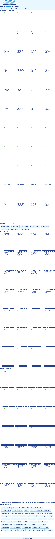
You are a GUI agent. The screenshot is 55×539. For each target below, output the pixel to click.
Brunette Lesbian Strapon (42, 518)
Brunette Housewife (4, 530)
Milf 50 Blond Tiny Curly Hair (27, 507)
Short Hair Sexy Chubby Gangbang (19, 524)
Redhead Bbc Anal (39, 513)
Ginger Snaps (51, 518)
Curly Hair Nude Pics (25, 229)
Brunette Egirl (49, 516)
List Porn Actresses (40, 8)
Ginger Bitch (3, 521)
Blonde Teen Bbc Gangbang (6, 524)
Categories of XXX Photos (14, 8)
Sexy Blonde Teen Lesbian (15, 527)
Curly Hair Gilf (39, 510)
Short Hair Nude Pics (45, 226)
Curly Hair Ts (29, 530)
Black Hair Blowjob (32, 518)
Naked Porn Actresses (28, 8)
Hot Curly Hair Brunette (41, 524)
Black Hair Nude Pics (5, 229)
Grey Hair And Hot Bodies (6, 510)
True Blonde (10, 521)
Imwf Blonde (26, 510)
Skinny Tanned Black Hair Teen (17, 513)
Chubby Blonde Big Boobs (6, 507)
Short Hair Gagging (16, 507)
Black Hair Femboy (33, 521)
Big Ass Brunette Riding (31, 516)
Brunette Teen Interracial (29, 513)
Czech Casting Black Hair (6, 516)
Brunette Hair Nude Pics (15, 229)
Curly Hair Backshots (48, 513)
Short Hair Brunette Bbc (26, 527)
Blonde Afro (25, 521)
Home (3, 8)
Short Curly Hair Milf (36, 527)
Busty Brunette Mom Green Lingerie (18, 516)
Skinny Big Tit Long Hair (38, 507)
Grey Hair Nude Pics (15, 226)
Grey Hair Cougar (47, 510)
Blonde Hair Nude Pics (5, 226)
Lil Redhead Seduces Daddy (38, 530)
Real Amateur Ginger (41, 516)
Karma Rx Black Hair (18, 521)
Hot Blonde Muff (13, 530)
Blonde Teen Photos (5, 527)
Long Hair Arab (24, 518)
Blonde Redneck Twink (5, 518)
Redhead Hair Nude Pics (34, 226)
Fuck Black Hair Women (5, 513)
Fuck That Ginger (45, 527)
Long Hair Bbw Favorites (42, 521)
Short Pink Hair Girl (49, 530)
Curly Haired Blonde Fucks (17, 510)
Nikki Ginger (33, 510)
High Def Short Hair (31, 524)
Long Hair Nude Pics (24, 226)
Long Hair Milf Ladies (15, 518)
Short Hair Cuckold (21, 530)
